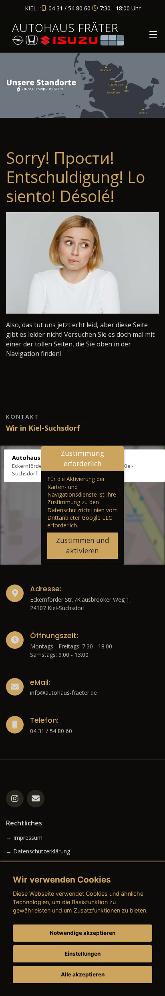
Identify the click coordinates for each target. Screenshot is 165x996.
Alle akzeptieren (83, 974)
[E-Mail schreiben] (35, 798)
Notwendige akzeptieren (82, 933)
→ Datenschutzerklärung (38, 851)
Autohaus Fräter (65, 27)
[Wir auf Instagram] (15, 798)
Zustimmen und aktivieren (82, 545)
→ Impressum (24, 838)
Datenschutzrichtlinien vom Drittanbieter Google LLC (82, 513)
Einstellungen (82, 953)
